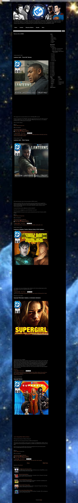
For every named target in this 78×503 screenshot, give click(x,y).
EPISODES (53, 79)
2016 (52, 74)
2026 (52, 46)
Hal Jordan (41, 134)
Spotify (17, 129)
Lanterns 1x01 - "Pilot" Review (21, 140)
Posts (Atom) (20, 465)
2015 (52, 75)
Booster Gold (18, 293)
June (53, 55)
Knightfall (21, 373)
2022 (52, 66)
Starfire (44, 373)
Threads (60, 84)
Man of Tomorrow (29, 373)
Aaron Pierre (18, 134)
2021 (52, 67)
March (53, 59)
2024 (52, 63)
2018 (52, 71)
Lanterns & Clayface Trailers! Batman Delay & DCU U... (58, 52)
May (53, 56)
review (38, 460)
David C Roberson (19, 460)
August (53, 47)
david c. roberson (23, 134)
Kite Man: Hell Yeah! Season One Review (25, 479)
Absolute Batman (19, 372)
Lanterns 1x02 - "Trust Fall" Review (23, 57)
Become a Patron (29, 27)
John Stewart (16, 135)
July (53, 53)
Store (43, 27)
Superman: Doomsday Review (23, 474)
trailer (46, 293)
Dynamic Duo (40, 372)
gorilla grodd (28, 293)
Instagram (60, 79)
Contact (21, 27)
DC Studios (33, 134)
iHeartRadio (53, 41)
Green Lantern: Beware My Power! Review (25, 490)
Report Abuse (52, 87)
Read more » (16, 290)
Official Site (24, 129)
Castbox (52, 40)
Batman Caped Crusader (26, 372)
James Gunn (32, 293)
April (53, 57)
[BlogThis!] (28, 133)
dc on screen (29, 134)
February (53, 60)
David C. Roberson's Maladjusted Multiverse (22, 131)
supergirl (15, 374)
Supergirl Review (18, 379)
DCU (25, 293)
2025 (52, 62)
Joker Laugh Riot (16, 373)
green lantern (37, 134)
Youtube (20, 129)
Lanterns (24, 135)
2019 (52, 70)
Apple (15, 129)
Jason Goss (22, 125)
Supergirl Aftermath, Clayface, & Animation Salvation (27, 297)
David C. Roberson (17, 125)
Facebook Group (61, 81)
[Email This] (27, 133)
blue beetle (32, 372)
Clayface (22, 293)
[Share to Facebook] (30, 133)
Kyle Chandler (20, 135)
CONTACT (52, 80)
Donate (37, 27)
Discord (60, 78)
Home (15, 27)
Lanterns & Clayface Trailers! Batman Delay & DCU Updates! (29, 229)
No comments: (23, 223)
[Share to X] (29, 133)
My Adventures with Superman (37, 373)
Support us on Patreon (24, 130)
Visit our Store (17, 130)
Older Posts (45, 463)
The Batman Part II (41, 293)
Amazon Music (53, 37)
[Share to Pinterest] (31, 133)
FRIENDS (52, 81)
